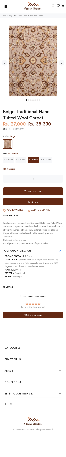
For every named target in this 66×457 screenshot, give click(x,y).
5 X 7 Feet (20, 159)
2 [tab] (28, 100)
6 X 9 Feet (33, 159)
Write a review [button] (33, 315)
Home (4, 15)
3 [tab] (31, 100)
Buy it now (33, 202)
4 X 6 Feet (8, 159)
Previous (4, 63)
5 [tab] (35, 100)
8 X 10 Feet (46, 159)
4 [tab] (33, 100)
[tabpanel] (33, 60)
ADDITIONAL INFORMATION (17, 250)
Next (61, 63)
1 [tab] (26, 100)
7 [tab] (39, 100)
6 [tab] (37, 100)
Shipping (11, 168)
